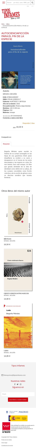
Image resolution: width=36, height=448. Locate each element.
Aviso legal (4, 442)
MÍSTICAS (7, 239)
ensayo (12, 112)
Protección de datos (6, 440)
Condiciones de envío (7, 445)
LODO (6, 350)
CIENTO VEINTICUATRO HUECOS (16, 293)
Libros (8, 24)
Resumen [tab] (6, 144)
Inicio (2, 24)
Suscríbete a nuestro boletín (18, 399)
